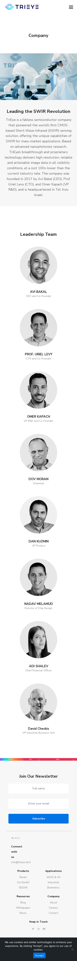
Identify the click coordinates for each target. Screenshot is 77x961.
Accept (39, 955)
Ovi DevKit (23, 882)
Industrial (53, 882)
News (23, 913)
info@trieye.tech (15, 862)
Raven (23, 877)
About (53, 902)
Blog (23, 902)
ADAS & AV (53, 877)
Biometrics (53, 887)
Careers (53, 908)
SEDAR (23, 887)
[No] (72, 949)
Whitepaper (23, 908)
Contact (53, 913)
